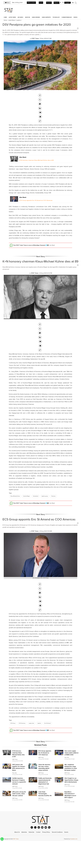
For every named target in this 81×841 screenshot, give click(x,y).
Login (67, 2)
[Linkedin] (39, 108)
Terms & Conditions (57, 832)
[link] (39, 121)
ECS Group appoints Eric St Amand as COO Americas (35, 200)
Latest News (11, 20)
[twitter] (63, 2)
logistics (39, 723)
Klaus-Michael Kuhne (15, 496)
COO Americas (22, 723)
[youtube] (46, 827)
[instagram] (42, 827)
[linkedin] (39, 827)
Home (5, 17)
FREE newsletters (31, 2)
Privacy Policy (46, 832)
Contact (38, 832)
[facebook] (60, 2)
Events (40, 2)
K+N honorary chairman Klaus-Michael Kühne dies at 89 (36, 160)
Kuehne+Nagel (26, 496)
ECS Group (13, 723)
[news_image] (7, 752)
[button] (40, 28)
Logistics (18, 20)
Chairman (53, 496)
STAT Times (14, 759)
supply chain (31, 723)
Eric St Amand (47, 723)
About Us (17, 832)
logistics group (45, 496)
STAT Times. (16, 839)
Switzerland (35, 496)
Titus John (66, 757)
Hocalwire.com (73, 839)
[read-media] (14, 160)
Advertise (24, 832)
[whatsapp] (39, 104)
